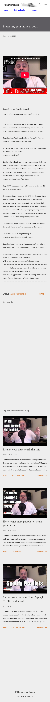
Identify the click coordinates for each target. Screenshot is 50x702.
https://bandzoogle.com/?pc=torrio (16, 179)
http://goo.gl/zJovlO (13, 189)
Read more (42, 476)
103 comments (17, 476)
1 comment (16, 551)
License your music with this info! (22, 449)
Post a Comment (19, 627)
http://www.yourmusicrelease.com (29, 227)
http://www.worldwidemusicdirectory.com (23, 261)
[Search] (39, 4)
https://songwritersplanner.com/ (27, 217)
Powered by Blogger (26, 692)
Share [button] (41, 294)
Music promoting (18, 294)
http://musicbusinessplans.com (19, 141)
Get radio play (19, 10)
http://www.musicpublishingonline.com (18, 237)
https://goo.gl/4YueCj (11, 155)
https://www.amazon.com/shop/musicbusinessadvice (23, 131)
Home (5, 10)
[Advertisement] (25, 384)
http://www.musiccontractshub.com (30, 247)
